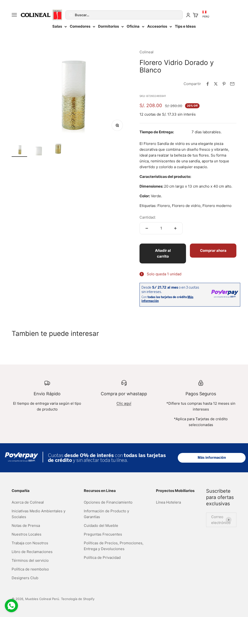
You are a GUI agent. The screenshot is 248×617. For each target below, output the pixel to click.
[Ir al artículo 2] (38, 150)
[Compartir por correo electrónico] (232, 84)
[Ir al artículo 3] (58, 150)
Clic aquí (123, 403)
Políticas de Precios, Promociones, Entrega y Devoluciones (113, 546)
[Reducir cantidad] (147, 228)
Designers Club (25, 578)
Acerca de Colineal (28, 502)
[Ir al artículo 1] (19, 150)
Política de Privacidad (102, 557)
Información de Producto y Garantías (106, 514)
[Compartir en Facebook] (207, 84)
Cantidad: (148, 217)
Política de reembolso (30, 569)
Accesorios (157, 26)
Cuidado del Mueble (101, 525)
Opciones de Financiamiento (108, 502)
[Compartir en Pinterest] (224, 84)
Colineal (147, 52)
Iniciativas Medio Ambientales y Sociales (38, 514)
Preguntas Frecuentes (103, 534)
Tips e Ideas (185, 26)
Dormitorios (108, 26)
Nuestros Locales (26, 534)
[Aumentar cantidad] (175, 228)
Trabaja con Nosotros (30, 543)
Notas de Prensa (26, 525)
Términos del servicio (30, 560)
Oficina (133, 26)
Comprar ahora (213, 250)
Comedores (80, 26)
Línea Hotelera (168, 502)
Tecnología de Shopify (77, 599)
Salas (57, 26)
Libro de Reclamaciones (32, 551)
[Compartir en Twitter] (216, 84)
